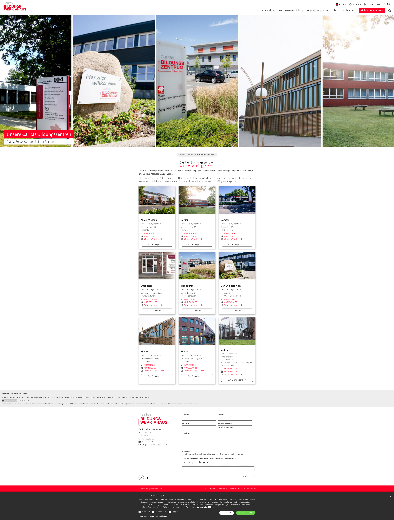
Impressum (143, 516)
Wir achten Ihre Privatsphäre (153, 495)
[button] (389, 11)
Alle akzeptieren (245, 513)
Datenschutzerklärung (206, 507)
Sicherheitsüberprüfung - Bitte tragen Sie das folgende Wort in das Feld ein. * (209, 458)
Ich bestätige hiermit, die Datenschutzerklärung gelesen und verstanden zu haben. (214, 454)
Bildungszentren (186, 154)
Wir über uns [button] (347, 11)
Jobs (334, 11)
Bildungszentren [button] (373, 10)
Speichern (226, 513)
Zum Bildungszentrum (157, 244)
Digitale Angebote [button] (317, 11)
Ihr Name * (222, 414)
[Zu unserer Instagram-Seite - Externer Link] (388, 4)
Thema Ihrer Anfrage (225, 424)
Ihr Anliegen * (186, 433)
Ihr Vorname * (186, 414)
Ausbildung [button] (268, 11)
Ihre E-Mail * (186, 424)
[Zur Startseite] (13, 6)
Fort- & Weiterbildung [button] (291, 11)
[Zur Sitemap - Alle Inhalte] (384, 4)
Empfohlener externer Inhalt (14, 393)
